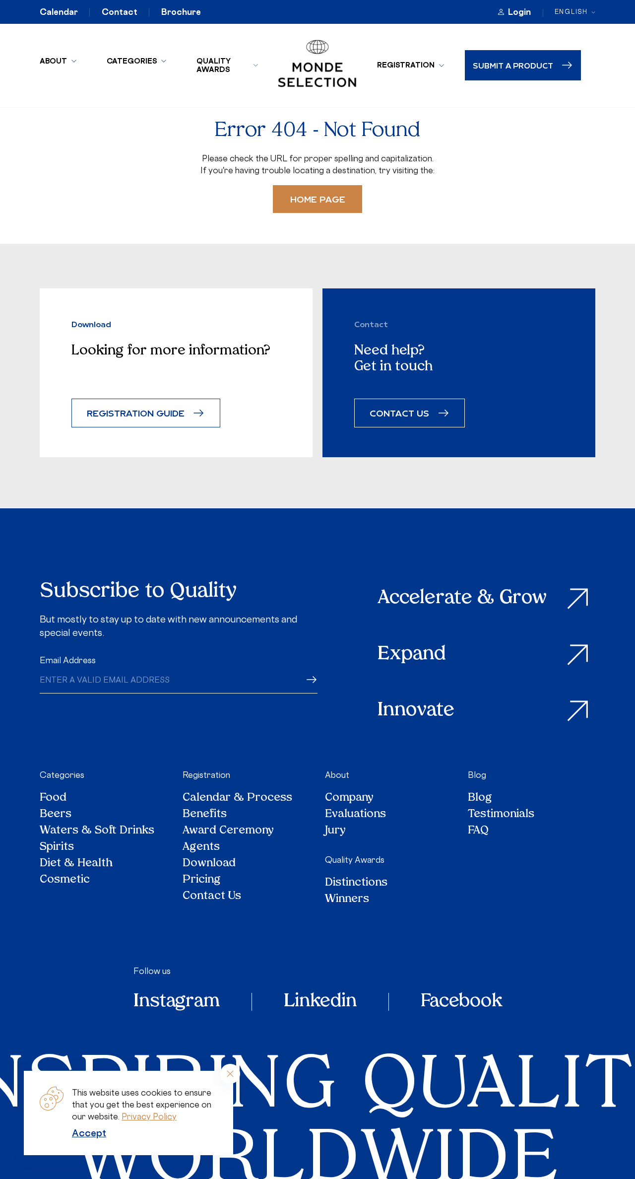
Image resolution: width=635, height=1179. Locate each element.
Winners (347, 899)
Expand (412, 654)
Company (349, 798)
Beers (55, 814)
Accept (89, 1132)
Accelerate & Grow (462, 598)
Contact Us (212, 896)
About (53, 61)
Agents (201, 847)
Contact (119, 12)
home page (317, 199)
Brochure (181, 12)
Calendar (59, 12)
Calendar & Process (237, 798)
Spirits (57, 847)
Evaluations (355, 814)
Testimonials (501, 814)
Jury (335, 831)
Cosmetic (65, 880)
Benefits (205, 814)
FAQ (478, 831)
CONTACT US (399, 413)
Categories (132, 61)
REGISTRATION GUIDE (136, 413)
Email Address (68, 660)
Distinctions (356, 883)
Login (519, 12)
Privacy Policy (149, 1116)
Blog (477, 775)
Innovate (416, 710)
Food (53, 798)
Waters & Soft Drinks (97, 831)
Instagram (176, 1002)
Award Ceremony (228, 831)
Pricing (202, 880)
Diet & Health (76, 863)
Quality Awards (213, 65)
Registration (406, 65)
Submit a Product (513, 65)
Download (209, 863)
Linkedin (320, 1002)
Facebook (461, 1002)
